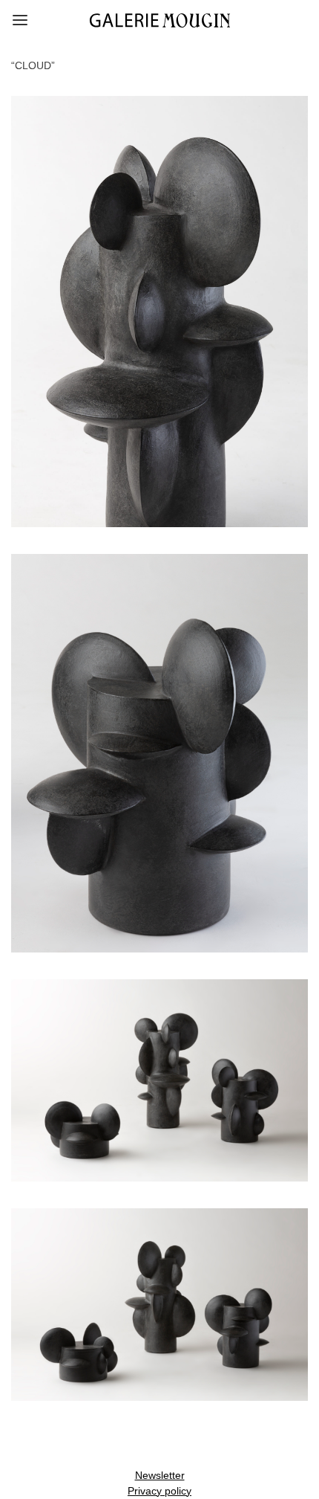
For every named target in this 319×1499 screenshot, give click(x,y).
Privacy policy (159, 1491)
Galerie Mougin (160, 20)
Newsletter (160, 1475)
